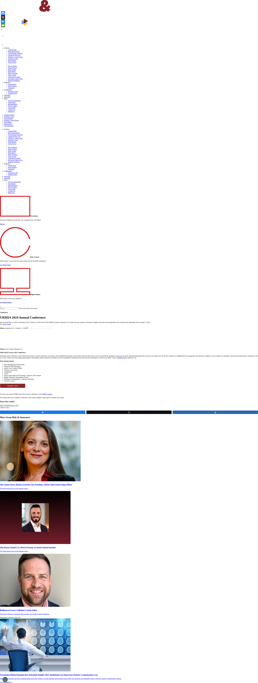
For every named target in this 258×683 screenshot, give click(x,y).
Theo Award (12, 75)
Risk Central (12, 70)
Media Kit (11, 111)
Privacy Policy (12, 106)
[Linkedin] (3, 21)
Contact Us (11, 110)
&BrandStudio (12, 104)
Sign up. (2, 224)
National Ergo (12, 93)
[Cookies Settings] (5, 679)
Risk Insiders (12, 61)
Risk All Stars (12, 68)
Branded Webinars (14, 81)
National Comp (13, 59)
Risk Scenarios (13, 73)
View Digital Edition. (6, 302)
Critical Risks (12, 50)
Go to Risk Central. (5, 265)
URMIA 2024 (121, 358)
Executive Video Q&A (15, 79)
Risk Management (14, 51)
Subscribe (11, 88)
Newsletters (12, 102)
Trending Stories (9, 115)
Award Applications (14, 100)
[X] (3, 17)
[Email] (3, 25)
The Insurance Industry (15, 53)
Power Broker (12, 66)
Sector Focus (12, 62)
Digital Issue (12, 84)
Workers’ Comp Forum (15, 57)
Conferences (8, 90)
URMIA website (47, 394)
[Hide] (2, 29)
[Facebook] (3, 13)
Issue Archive (12, 86)
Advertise (7, 95)
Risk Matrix (12, 71)
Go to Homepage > (6, 682)
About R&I (11, 108)
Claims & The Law (14, 55)
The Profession (9, 126)
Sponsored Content (14, 77)
